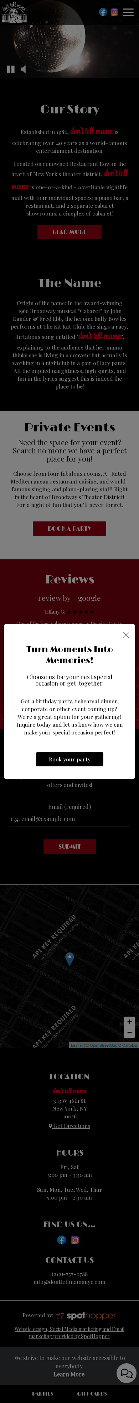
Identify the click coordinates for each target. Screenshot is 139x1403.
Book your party (70, 759)
